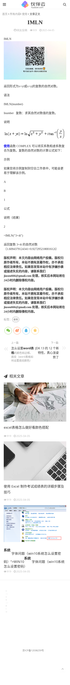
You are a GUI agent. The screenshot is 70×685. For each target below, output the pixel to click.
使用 (24, 14)
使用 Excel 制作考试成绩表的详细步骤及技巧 (34, 489)
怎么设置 (17, 348)
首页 (4, 14)
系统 (7, 550)
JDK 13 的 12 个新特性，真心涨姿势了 (47, 352)
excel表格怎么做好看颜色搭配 (26, 427)
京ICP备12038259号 (33, 650)
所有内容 (15, 14)
